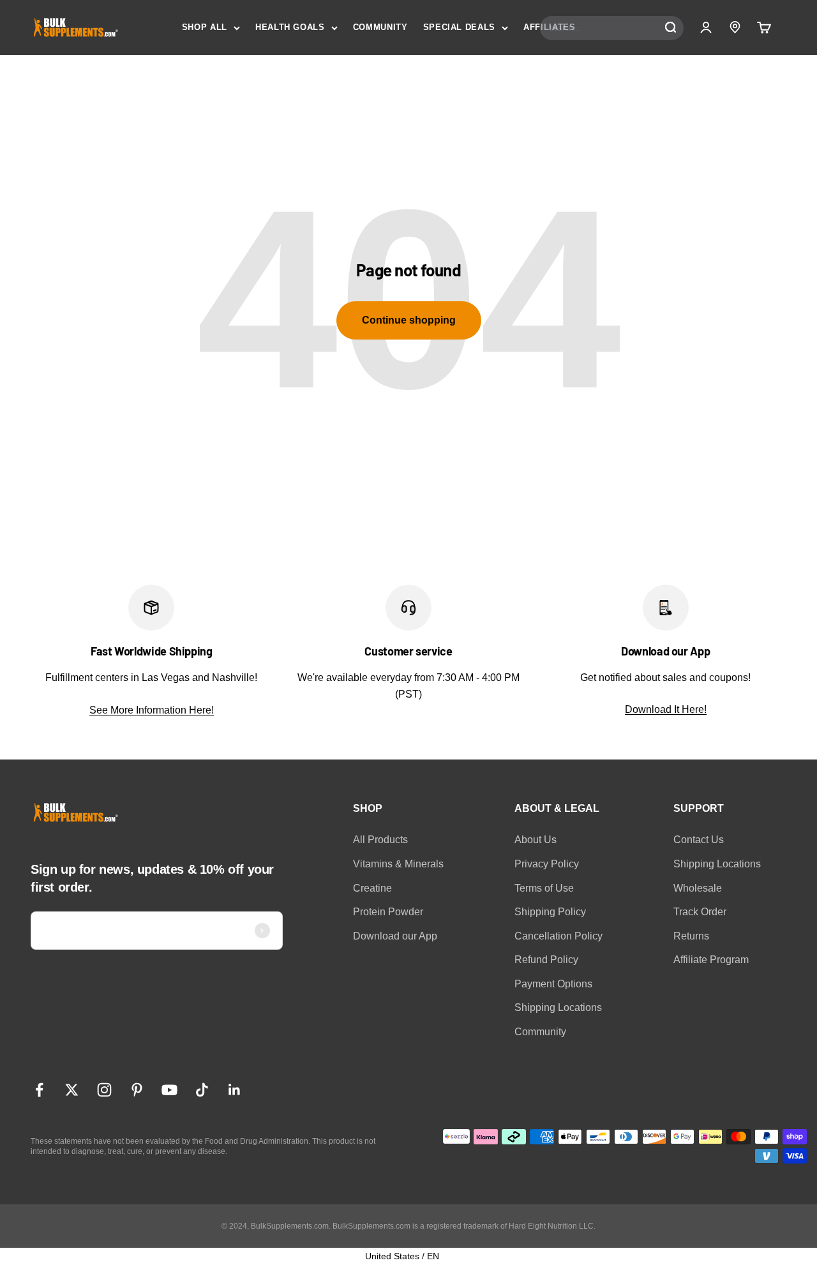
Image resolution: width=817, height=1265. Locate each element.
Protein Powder (388, 911)
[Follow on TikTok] (202, 1089)
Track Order (699, 911)
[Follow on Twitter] (71, 1089)
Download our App (395, 936)
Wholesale (697, 888)
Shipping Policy (550, 911)
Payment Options (553, 983)
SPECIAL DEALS (459, 27)
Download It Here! (666, 709)
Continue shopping (409, 320)
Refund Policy (546, 959)
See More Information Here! (151, 710)
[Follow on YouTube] (169, 1089)
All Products (380, 839)
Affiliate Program (711, 959)
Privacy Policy (546, 863)
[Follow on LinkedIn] (234, 1089)
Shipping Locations (558, 1007)
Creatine (372, 888)
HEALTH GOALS (290, 27)
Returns (691, 936)
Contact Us (698, 839)
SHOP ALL (204, 27)
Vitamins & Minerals (398, 863)
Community (540, 1031)
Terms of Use (544, 888)
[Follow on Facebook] (39, 1089)
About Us (535, 839)
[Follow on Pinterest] (137, 1089)
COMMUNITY (380, 27)
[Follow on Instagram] (104, 1089)
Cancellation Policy (558, 936)
